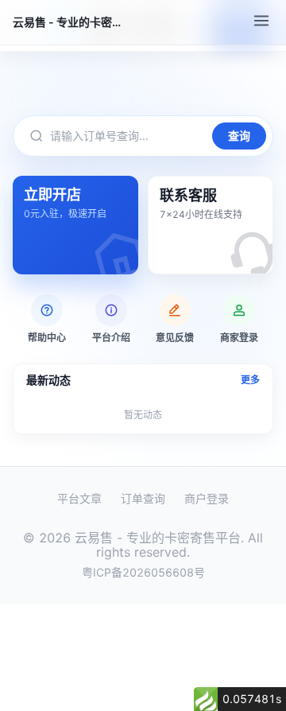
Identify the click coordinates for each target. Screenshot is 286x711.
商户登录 (206, 498)
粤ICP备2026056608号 (143, 572)
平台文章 (79, 498)
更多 (250, 380)
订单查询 (143, 498)
